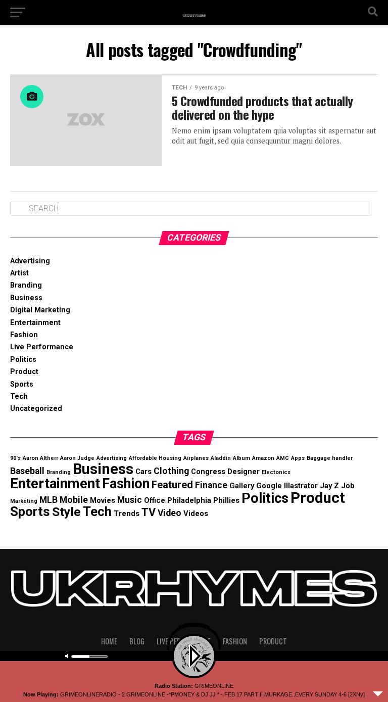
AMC (282, 458)
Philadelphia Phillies (203, 500)
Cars (143, 471)
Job (348, 485)
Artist (19, 273)
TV (148, 512)
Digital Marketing (40, 310)
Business (26, 298)
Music (129, 500)
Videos (195, 513)
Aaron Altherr (40, 458)
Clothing (171, 471)
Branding (26, 285)
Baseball (27, 471)
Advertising (30, 261)
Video (169, 513)
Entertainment (35, 322)
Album (241, 458)
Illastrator (301, 485)
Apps (298, 458)
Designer (243, 471)
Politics (23, 359)
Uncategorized (36, 408)
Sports (21, 384)
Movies (102, 500)
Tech (19, 396)
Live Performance (41, 347)
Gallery (241, 485)
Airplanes (196, 458)
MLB (48, 500)
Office (154, 500)
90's (15, 458)
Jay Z (329, 485)
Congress (208, 471)
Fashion (24, 335)
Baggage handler (330, 458)
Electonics (276, 472)
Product (24, 371)
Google (269, 485)
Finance (211, 485)
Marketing (23, 501)
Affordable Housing (155, 458)
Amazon (263, 458)
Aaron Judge (77, 458)
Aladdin (221, 458)
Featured (172, 485)
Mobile (74, 500)
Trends (126, 513)
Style (66, 511)
